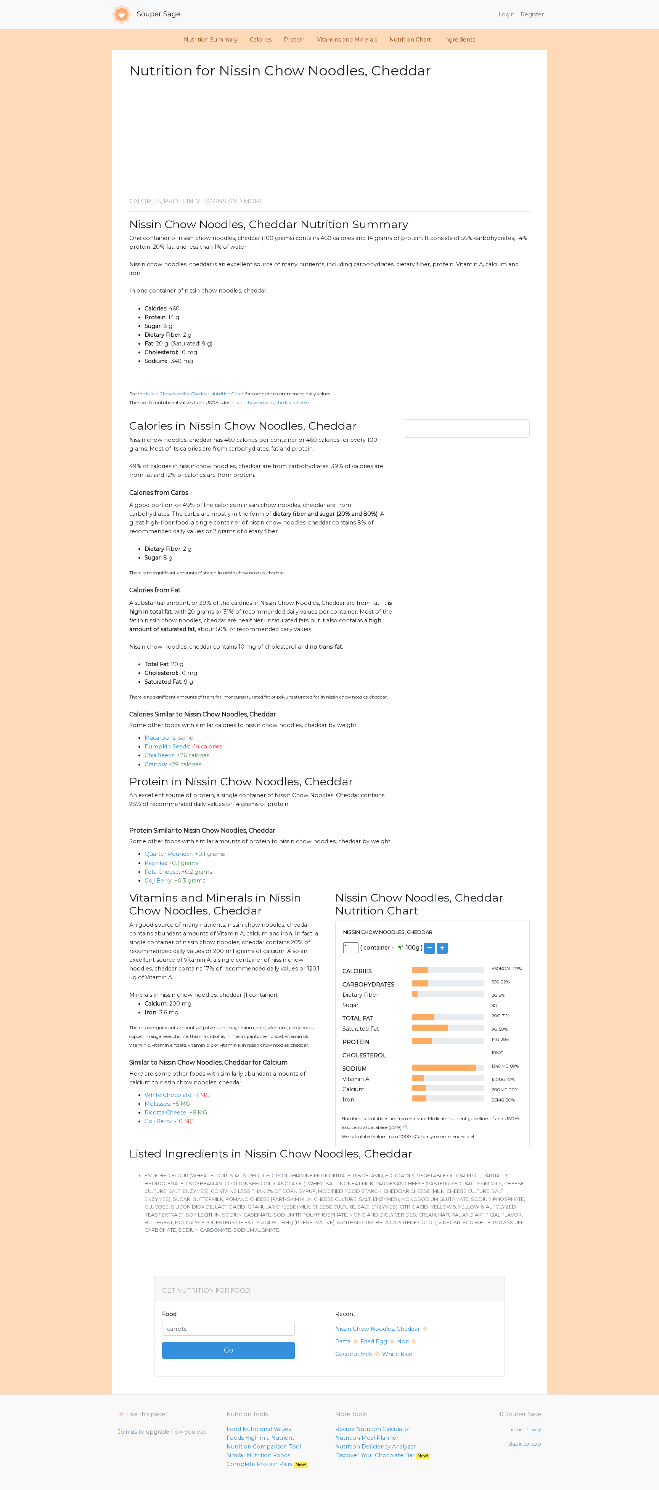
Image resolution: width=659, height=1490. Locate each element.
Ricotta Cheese (165, 1112)
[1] (492, 1117)
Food (169, 1314)
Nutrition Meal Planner (367, 1437)
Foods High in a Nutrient (260, 1437)
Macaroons (160, 737)
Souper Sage (157, 14)
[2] (405, 1126)
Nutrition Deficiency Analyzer (375, 1446)
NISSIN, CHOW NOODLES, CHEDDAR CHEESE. (270, 402)
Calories (261, 39)
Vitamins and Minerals (347, 39)
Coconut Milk (353, 1354)
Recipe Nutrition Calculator (372, 1429)
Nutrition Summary (211, 39)
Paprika (155, 863)
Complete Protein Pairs (266, 1464)
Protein (294, 39)
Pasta (342, 1341)
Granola (155, 764)
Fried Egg (373, 1341)
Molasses (157, 1103)
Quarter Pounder (168, 854)
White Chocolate (168, 1095)
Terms (515, 1429)
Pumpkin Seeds (167, 746)
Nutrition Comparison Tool (264, 1446)
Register (532, 14)
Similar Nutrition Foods (258, 1455)
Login (506, 14)
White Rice (397, 1354)
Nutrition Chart (410, 39)
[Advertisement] (329, 138)
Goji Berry (158, 880)
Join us (127, 1431)
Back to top (524, 1443)
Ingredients (459, 39)
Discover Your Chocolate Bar (381, 1455)
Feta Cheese (162, 871)
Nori (403, 1341)
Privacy (533, 1429)
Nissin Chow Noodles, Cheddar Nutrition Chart (195, 393)
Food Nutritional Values (259, 1429)
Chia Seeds (159, 755)
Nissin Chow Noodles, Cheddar (377, 1328)
